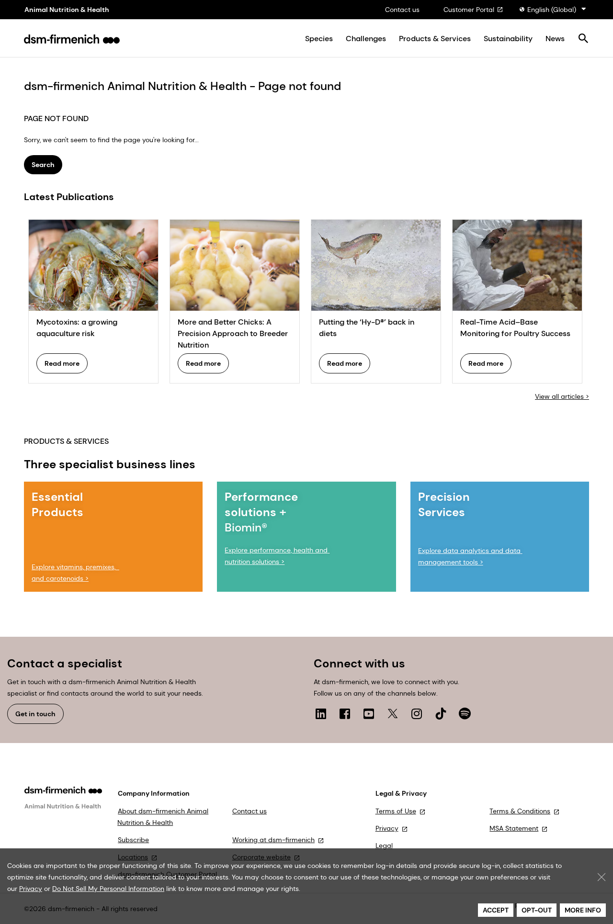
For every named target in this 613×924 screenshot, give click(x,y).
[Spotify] (464, 713)
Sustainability (508, 39)
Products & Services (435, 39)
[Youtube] (368, 713)
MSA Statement (513, 828)
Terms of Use (395, 811)
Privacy (386, 828)
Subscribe (133, 839)
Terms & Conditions (519, 811)
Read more (62, 363)
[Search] (583, 39)
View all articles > (562, 396)
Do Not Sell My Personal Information (108, 888)
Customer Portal (468, 9)
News (555, 39)
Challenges (366, 39)
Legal (384, 845)
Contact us (402, 9)
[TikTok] (440, 713)
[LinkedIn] (320, 713)
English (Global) (551, 9)
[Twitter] (392, 713)
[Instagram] (416, 713)
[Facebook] (344, 713)
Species (319, 39)
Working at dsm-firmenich (273, 839)
